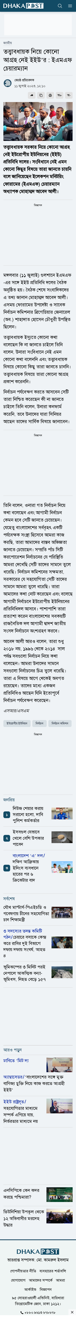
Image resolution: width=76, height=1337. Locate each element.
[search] (60, 6)
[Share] (31, 95)
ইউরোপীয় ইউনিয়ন (17, 723)
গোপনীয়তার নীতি (23, 1271)
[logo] (23, 6)
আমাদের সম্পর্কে (41, 1280)
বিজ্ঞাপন (46, 1289)
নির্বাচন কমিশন (60, 723)
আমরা (60, 1280)
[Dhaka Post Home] (38, 1252)
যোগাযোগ (18, 1280)
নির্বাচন (39, 723)
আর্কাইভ (30, 1289)
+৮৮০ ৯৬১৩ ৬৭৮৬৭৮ (40, 1313)
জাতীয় (7, 43)
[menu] (69, 6)
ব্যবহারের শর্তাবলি (52, 1271)
